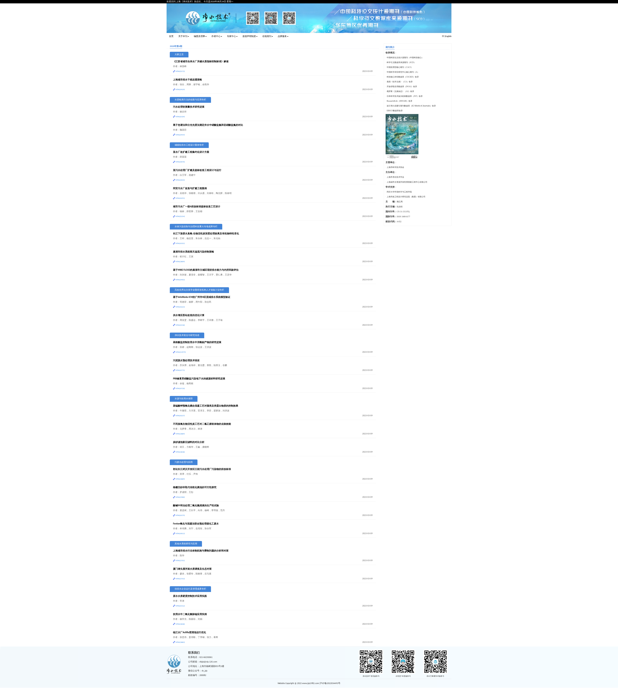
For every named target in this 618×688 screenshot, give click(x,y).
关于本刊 (182, 36)
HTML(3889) (180, 434)
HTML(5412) (180, 606)
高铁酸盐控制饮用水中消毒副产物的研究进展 (197, 342)
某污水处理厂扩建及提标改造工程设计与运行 (197, 170)
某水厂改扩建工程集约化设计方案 (191, 152)
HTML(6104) (180, 117)
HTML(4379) (180, 515)
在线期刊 (266, 36)
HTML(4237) (180, 416)
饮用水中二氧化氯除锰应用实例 (190, 614)
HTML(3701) (180, 561)
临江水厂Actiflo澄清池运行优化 (189, 632)
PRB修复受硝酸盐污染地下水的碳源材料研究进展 (199, 379)
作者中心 (215, 36)
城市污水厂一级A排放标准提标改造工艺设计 (196, 207)
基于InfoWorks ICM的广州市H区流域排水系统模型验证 (201, 297)
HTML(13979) (181, 352)
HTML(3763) (180, 579)
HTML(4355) (180, 243)
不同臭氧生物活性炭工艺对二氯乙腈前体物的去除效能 (202, 424)
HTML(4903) (180, 280)
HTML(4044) (180, 180)
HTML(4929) (180, 90)
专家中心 (231, 36)
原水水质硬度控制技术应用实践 (190, 596)
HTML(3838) (180, 452)
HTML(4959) (180, 135)
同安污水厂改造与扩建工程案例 (190, 188)
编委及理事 (199, 36)
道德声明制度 (249, 36)
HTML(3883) (180, 642)
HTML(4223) (180, 307)
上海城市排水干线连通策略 (187, 80)
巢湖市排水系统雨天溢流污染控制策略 (193, 252)
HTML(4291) (180, 198)
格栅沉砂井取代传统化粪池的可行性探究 (194, 487)
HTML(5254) (180, 216)
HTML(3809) (180, 262)
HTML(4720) (180, 389)
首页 (171, 36)
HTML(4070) (180, 162)
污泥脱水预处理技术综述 (186, 360)
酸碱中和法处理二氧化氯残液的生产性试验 (196, 506)
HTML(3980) (180, 497)
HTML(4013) (180, 534)
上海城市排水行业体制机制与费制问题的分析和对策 (201, 551)
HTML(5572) (180, 71)
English (448, 36)
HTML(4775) (180, 370)
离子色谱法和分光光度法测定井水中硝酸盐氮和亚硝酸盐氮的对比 (208, 125)
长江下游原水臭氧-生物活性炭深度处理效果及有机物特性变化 (206, 234)
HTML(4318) (180, 325)
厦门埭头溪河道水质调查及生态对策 (192, 569)
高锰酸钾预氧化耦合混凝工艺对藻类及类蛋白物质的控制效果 (205, 406)
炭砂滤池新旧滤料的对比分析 (188, 442)
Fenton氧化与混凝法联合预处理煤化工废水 (196, 524)
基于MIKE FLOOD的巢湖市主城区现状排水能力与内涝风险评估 (206, 270)
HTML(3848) (180, 624)
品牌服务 (282, 36)
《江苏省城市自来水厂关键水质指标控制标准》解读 (201, 61)
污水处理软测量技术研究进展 (188, 107)
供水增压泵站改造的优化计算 (188, 315)
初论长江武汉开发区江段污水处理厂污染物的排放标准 (202, 469)
